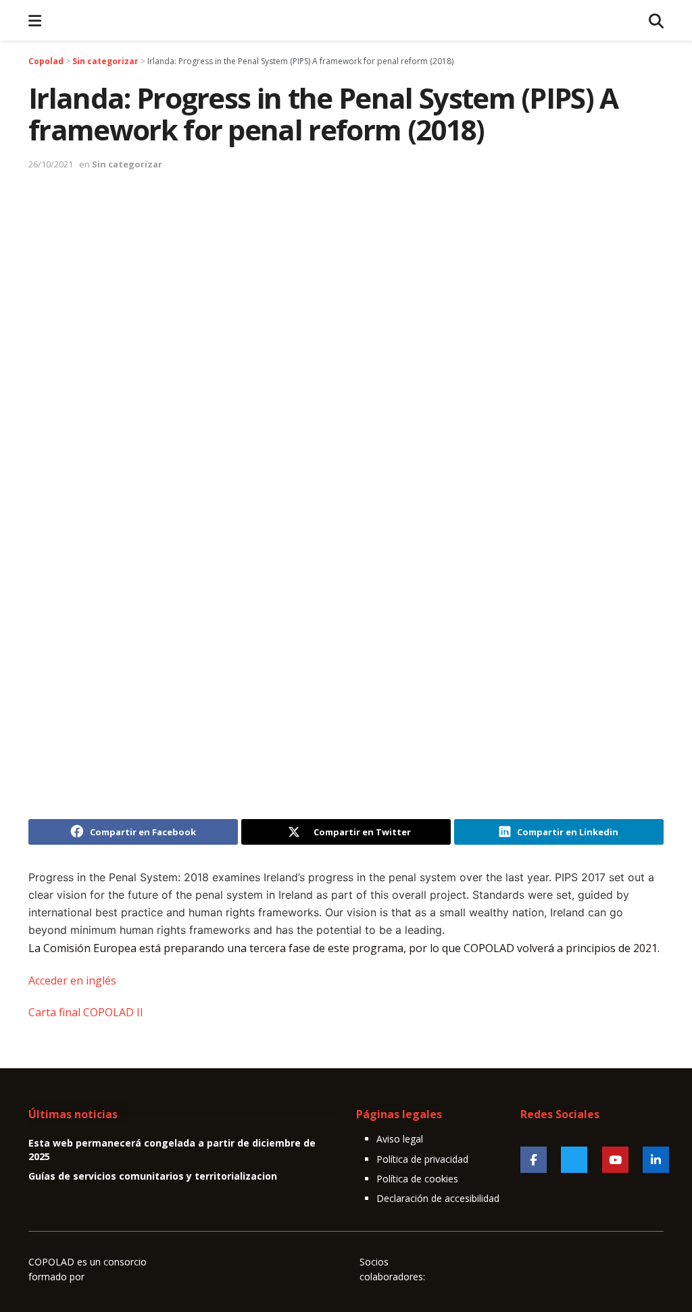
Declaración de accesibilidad (437, 1198)
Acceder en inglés (72, 980)
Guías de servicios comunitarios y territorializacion (152, 1176)
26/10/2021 (50, 164)
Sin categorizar (127, 164)
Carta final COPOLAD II (85, 1012)
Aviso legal (399, 1138)
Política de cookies (417, 1178)
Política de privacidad (422, 1159)
